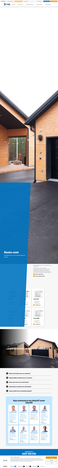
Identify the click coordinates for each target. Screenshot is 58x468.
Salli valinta (51, 460)
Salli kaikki (51, 457)
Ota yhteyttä (39, 1)
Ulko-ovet (26, 1)
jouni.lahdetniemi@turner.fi (34, 439)
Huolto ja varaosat (39, 4)
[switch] (23, 466)
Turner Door (3, 1)
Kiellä (51, 462)
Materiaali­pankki (48, 4)
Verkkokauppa (54, 1)
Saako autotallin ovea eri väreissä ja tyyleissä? (20, 391)
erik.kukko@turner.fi (44, 423)
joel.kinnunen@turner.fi (12, 439)
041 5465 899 (11, 421)
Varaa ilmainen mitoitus (40, 276)
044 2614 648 (43, 422)
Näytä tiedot (42, 466)
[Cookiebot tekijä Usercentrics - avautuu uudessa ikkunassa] (5, 466)
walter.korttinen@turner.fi (12, 422)
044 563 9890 (11, 438)
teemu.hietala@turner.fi (23, 421)
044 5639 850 (43, 438)
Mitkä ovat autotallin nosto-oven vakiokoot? (19, 373)
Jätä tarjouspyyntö (39, 274)
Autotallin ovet (20, 4)
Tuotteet (13, 4)
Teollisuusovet (10, 1)
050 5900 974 (21, 420)
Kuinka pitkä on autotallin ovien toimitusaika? (20, 386)
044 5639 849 (32, 438)
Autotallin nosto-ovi (18, 1)
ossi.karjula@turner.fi (44, 439)
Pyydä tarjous (46, 1)
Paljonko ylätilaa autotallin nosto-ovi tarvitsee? (20, 378)
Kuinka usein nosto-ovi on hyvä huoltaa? (19, 382)
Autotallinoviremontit (29, 4)
